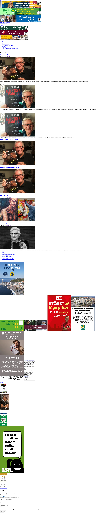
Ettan (2, 41)
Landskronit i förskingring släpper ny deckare (9, 167)
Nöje (11, 42)
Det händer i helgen (4, 195)
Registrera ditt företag (10, 45)
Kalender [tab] (3, 252)
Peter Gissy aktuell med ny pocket (7, 54)
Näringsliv (9, 42)
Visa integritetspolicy (3, 510)
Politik (13, 42)
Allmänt (3, 42)
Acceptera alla (2, 512)
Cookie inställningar (9, 499)
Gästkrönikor (7, 44)
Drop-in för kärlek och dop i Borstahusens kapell (8, 259)
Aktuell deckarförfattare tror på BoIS (8, 223)
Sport (14, 42)
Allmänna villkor (4, 48)
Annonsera (7, 48)
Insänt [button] (2, 43)
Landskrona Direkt (8, 225)
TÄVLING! (2, 82)
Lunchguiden (3, 46)
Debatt (3, 44)
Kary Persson (8, 84)
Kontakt (17, 48)
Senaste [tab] (3, 251)
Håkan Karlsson (9, 56)
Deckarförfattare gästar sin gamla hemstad (9, 139)
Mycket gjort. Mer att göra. (6, 257)
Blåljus (5, 42)
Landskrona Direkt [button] (4, 47)
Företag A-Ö (3, 45)
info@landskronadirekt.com (3, 488)
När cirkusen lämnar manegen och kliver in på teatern (8, 254)
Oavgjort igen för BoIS (5, 255)
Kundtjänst (14, 48)
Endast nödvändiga (3, 511)
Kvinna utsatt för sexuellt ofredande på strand (7, 258)
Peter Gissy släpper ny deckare (6, 111)
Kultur (7, 42)
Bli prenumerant (11, 48)
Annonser (1, 0)
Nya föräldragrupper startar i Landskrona (7, 256)
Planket (5, 44)
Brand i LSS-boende (4, 253)
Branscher (6, 45)
